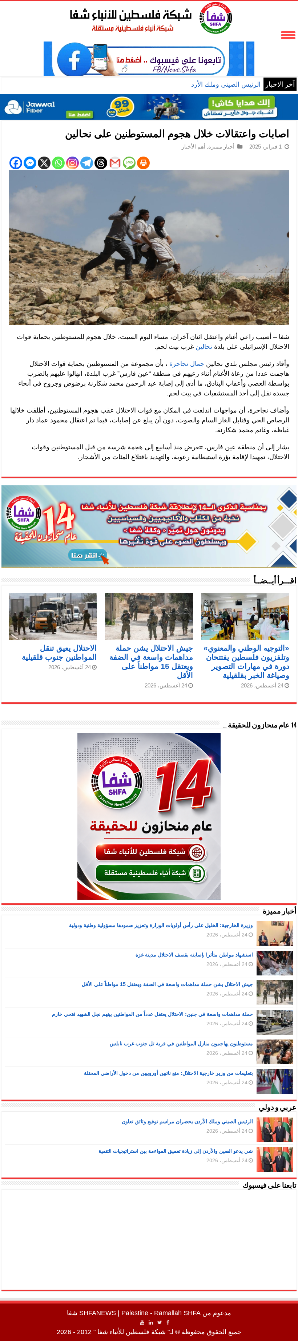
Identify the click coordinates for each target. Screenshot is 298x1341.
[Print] (143, 163)
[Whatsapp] (58, 163)
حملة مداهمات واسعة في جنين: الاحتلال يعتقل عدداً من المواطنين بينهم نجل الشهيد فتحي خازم (152, 1014)
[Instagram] (72, 163)
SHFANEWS (97, 1313)
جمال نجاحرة (186, 363)
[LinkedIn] (151, 1322)
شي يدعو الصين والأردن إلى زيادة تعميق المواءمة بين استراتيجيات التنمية (175, 1151)
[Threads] (100, 163)
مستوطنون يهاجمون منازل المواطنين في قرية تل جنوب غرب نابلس (181, 1043)
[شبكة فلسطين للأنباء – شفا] (149, 16)
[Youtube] (142, 1322)
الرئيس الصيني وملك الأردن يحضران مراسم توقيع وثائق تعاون (177, 84)
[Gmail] (115, 163)
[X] (44, 163)
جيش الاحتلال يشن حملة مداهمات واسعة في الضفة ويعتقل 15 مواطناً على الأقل (167, 984)
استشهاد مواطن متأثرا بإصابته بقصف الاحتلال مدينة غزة (194, 955)
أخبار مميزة (221, 146)
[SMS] (129, 163)
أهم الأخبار (193, 146)
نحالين (204, 346)
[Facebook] (15, 163)
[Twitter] (160, 1322)
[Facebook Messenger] (30, 163)
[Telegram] (86, 163)
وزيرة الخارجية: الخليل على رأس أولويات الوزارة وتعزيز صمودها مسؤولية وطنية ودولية (161, 925)
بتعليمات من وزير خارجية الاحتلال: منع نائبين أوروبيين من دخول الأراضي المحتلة (168, 1073)
